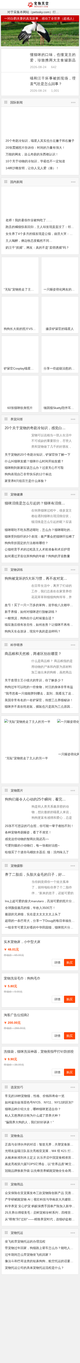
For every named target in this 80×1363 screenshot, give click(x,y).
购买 (69, 962)
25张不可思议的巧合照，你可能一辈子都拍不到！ (39, 826)
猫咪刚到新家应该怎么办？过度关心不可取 (34, 467)
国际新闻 (16, 102)
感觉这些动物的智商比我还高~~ (27, 839)
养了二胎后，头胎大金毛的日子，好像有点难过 (42, 874)
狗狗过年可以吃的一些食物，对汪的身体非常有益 (39, 687)
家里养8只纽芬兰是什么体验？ (26, 481)
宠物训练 (16, 569)
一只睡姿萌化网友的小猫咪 (61, 289)
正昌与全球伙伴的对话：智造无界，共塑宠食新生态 (40, 1144)
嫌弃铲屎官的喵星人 (60, 329)
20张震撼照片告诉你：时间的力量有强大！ (35, 147)
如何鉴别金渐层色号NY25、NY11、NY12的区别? (39, 1102)
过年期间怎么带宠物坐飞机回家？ (28, 1254)
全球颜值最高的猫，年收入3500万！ (30, 908)
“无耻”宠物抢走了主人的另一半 (21, 289)
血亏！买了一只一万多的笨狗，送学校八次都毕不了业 (42, 605)
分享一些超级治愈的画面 (61, 368)
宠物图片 (17, 790)
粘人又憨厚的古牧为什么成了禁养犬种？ (33, 1115)
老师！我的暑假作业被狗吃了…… (29, 220)
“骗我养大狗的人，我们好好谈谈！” (29, 1122)
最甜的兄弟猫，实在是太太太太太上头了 (33, 914)
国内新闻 (16, 182)
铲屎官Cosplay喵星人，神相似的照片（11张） (21, 368)
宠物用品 (17, 1184)
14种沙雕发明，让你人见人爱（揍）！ (32, 168)
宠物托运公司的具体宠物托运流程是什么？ (34, 1268)
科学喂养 (16, 645)
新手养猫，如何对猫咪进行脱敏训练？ (31, 611)
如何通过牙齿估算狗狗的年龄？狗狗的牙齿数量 (37, 556)
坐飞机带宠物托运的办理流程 (25, 1241)
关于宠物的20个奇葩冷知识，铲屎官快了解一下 (37, 454)
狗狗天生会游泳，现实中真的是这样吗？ (33, 631)
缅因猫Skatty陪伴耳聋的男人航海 (61, 408)
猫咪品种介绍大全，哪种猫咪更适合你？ (33, 1109)
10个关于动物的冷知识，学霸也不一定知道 (35, 161)
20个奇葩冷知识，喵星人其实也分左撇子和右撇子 (40, 140)
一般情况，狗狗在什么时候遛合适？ (29, 618)
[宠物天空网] (40, 6)
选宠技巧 (17, 1087)
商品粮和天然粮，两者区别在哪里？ (33, 654)
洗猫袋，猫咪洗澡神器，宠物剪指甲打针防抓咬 (39, 1051)
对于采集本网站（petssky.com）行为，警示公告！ (42, 12)
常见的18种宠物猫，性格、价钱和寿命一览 (34, 1096)
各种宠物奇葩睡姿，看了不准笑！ (28, 832)
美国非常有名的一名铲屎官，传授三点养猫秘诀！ (39, 700)
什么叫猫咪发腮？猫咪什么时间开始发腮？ (34, 461)
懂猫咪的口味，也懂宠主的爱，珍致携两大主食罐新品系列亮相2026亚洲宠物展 (53, 60)
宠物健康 (16, 494)
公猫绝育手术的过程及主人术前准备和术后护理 (37, 549)
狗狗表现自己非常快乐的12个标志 (28, 474)
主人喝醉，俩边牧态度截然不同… (29, 240)
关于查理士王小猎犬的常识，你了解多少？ (34, 680)
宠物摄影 (17, 865)
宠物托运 (17, 1233)
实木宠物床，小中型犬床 (22, 942)
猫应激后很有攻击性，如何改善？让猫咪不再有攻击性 (42, 624)
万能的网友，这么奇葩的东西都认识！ (32, 154)
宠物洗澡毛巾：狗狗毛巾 (22, 978)
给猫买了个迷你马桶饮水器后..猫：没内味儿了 (37, 852)
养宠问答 (16, 419)
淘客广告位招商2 (16, 1015)
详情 (57, 962)
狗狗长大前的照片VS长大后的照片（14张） (21, 329)
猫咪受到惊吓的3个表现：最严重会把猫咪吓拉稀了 (40, 536)
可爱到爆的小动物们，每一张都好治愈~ (32, 845)
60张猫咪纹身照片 (20, 408)
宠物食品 (17, 1136)
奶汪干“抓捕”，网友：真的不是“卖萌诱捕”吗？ (37, 247)
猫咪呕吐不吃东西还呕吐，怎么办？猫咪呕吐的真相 (40, 530)
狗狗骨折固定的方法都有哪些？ (26, 543)
